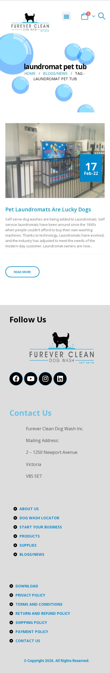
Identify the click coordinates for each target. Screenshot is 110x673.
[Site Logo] (30, 22)
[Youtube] (30, 378)
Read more (22, 272)
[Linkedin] (60, 378)
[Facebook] (16, 378)
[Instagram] (45, 378)
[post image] (55, 160)
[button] (66, 16)
